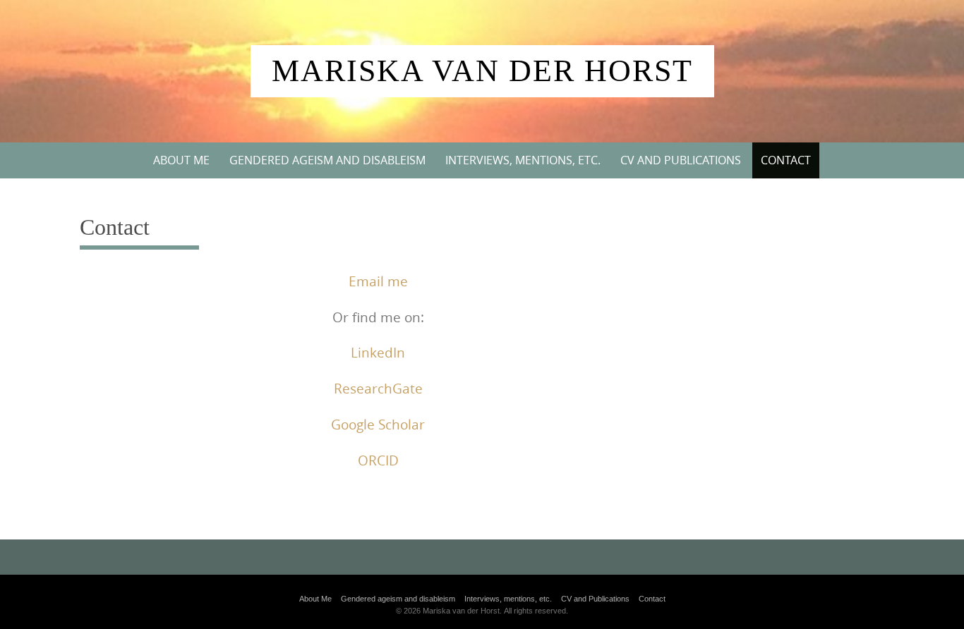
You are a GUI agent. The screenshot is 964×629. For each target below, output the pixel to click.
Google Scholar (378, 424)
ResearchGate (378, 388)
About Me (181, 160)
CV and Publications (680, 160)
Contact (786, 160)
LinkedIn (378, 352)
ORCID (378, 460)
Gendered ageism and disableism (327, 160)
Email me (378, 281)
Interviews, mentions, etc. (523, 160)
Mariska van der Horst (482, 71)
